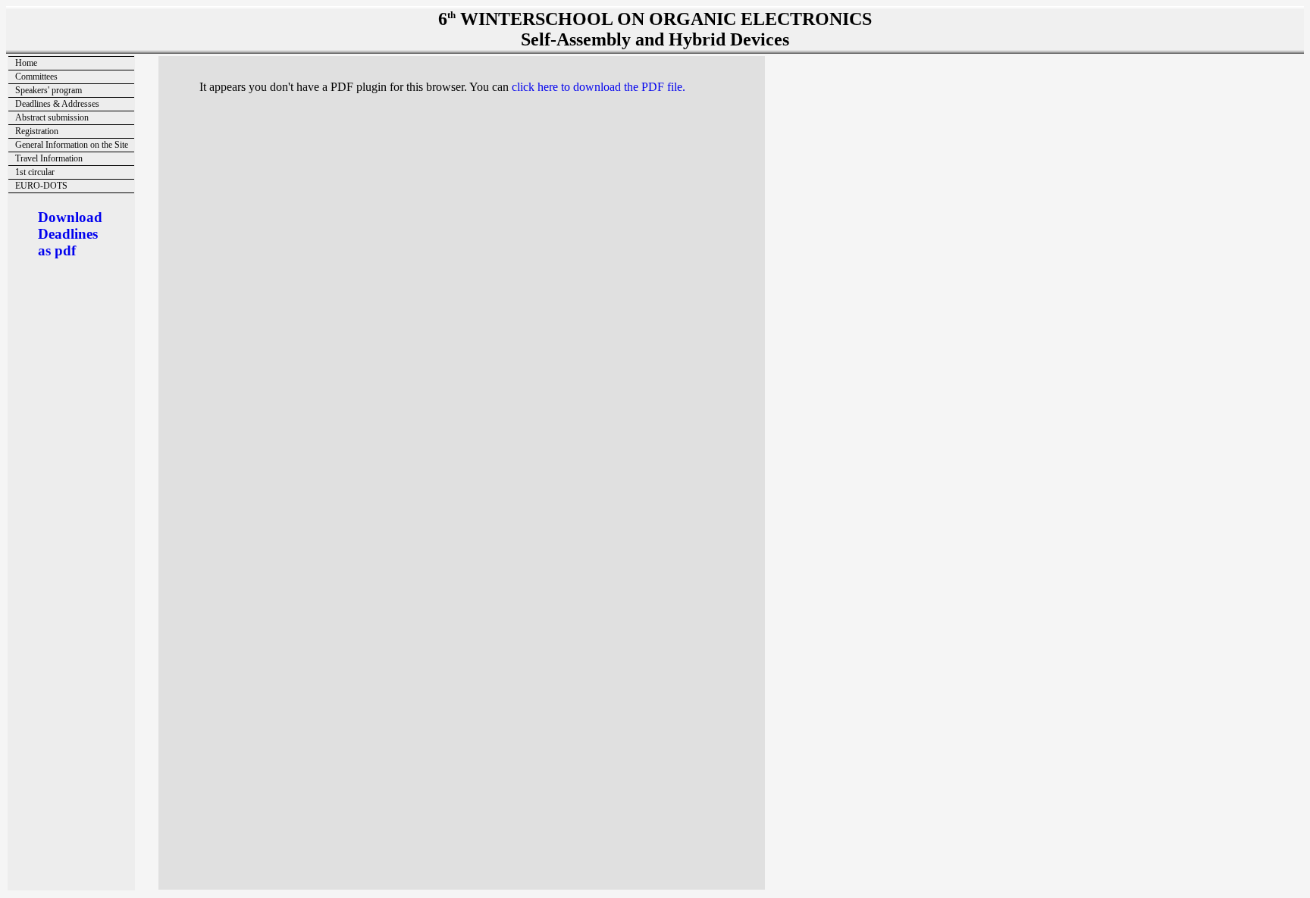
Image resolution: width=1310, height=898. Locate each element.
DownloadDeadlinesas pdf (70, 233)
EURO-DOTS (41, 185)
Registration (36, 131)
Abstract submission (52, 117)
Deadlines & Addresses (57, 104)
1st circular (35, 172)
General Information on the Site (71, 144)
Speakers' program (48, 90)
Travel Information (49, 158)
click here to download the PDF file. (598, 86)
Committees (36, 76)
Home (26, 63)
